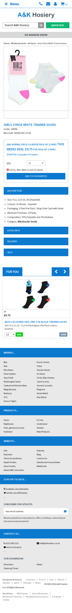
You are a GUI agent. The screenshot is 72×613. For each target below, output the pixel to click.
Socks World (42, 393)
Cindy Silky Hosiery (45, 377)
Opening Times (11, 568)
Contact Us (42, 458)
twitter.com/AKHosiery (16, 492)
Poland (61, 579)
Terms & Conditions (13, 458)
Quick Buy (57, 25)
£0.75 (7, 313)
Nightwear (9, 423)
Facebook (56, 596)
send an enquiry (14, 547)
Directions (8, 564)
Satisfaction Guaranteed (48, 462)
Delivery (40, 450)
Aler (5, 366)
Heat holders (10, 373)
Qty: (9, 163)
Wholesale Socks (18, 43)
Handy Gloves (43, 370)
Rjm (5, 362)
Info (5, 450)
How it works (10, 466)
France (42, 579)
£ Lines (40, 420)
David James (43, 362)
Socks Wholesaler (40, 593)
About (39, 564)
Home (6, 43)
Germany (30, 579)
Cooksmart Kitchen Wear (15, 385)
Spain (16, 582)
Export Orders (10, 462)
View (63, 334)
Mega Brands (10, 389)
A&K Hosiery (22, 593)
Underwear (42, 423)
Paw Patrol (41, 397)
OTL (6, 397)
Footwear (8, 431)
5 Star (39, 366)
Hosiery (40, 427)
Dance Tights (10, 401)
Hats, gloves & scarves (14, 427)
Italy (51, 579)
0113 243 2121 (12, 543)
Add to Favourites (36, 176)
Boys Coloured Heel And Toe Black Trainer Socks (36, 321)
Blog (39, 454)
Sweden (6, 582)
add (19, 334)
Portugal (27, 582)
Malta (38, 582)
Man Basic (8, 370)
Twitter (6, 599)
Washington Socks (12, 381)
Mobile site (42, 466)
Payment (8, 454)
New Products (43, 431)
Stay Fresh (8, 377)
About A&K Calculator (14, 470)
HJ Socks (41, 373)
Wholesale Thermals (12, 596)
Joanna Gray (43, 381)
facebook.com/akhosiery (17, 489)
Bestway (8, 393)
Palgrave (41, 389)
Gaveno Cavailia (44, 385)
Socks (6, 420)
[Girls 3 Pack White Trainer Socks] (36, 78)
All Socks (32, 43)
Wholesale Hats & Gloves (37, 596)
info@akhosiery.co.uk (49, 543)
